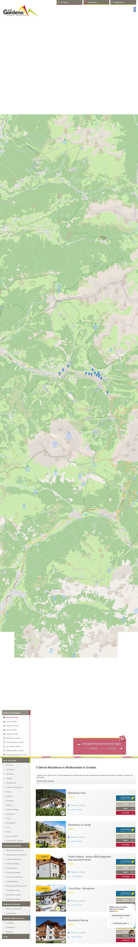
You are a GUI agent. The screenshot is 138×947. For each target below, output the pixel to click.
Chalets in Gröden (12, 734)
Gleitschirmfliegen (12, 810)
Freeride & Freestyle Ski (14, 787)
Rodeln (8, 792)
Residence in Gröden (13, 738)
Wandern (9, 805)
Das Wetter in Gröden (13, 895)
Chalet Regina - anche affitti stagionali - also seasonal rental (90, 858)
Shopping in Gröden (13, 890)
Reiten (8, 832)
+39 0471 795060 (76, 841)
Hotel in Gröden (11, 722)
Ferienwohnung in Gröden (15, 742)
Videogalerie (10, 927)
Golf (7, 827)
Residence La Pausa (79, 824)
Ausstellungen (11, 913)
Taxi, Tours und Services (14, 877)
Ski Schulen (10, 770)
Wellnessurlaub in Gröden (15, 751)
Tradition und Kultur (12, 864)
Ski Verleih (9, 774)
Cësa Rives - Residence (81, 888)
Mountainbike (10, 823)
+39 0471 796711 (76, 937)
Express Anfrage (12, 717)
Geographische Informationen (16, 855)
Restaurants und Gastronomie (16, 886)
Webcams (9, 932)
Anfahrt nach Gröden (13, 899)
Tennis (8, 818)
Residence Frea (77, 792)
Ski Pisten (9, 765)
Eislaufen (9, 796)
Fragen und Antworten (13, 859)
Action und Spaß (12, 836)
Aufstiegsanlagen (12, 881)
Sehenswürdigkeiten (13, 873)
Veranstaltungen (11, 868)
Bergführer (10, 801)
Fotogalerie (10, 923)
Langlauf (9, 778)
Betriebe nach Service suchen (16, 755)
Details (125, 808)
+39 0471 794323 (76, 810)
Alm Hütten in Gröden (13, 746)
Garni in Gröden (11, 730)
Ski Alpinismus (11, 783)
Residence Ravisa (78, 920)
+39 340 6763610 (76, 876)
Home (5, 937)
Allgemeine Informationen (15, 850)
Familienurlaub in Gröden (14, 841)
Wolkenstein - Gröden (78, 805)
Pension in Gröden (12, 726)
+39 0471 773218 (76, 905)
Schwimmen (10, 814)
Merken (125, 804)
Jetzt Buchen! (125, 798)
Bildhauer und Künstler (13, 909)
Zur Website (126, 813)
